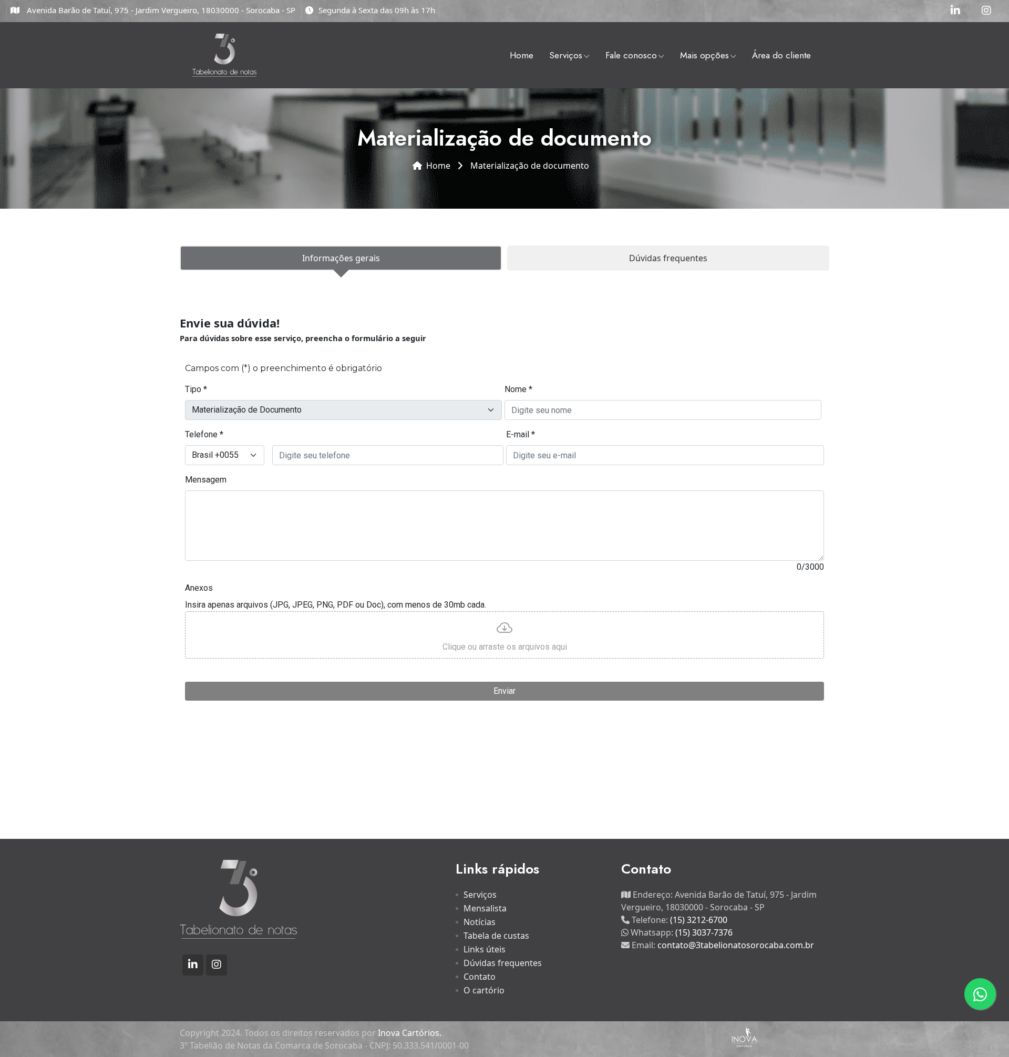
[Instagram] (986, 11)
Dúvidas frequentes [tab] (668, 258)
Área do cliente (781, 55)
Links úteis (485, 949)
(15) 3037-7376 (704, 932)
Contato (480, 976)
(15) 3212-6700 (698, 920)
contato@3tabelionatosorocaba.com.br (735, 945)
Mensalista (485, 908)
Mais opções (704, 55)
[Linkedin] (955, 11)
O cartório (484, 990)
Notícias (480, 922)
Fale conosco (631, 55)
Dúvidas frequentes (503, 963)
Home (521, 55)
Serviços (565, 55)
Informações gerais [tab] (341, 258)
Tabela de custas (496, 935)
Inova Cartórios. (409, 1033)
